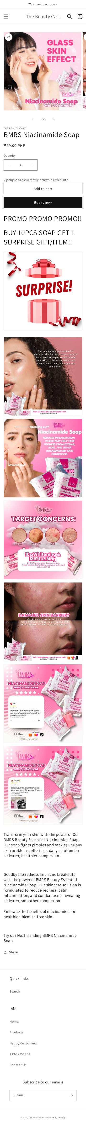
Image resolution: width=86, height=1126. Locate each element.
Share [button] (13, 952)
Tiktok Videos (20, 1054)
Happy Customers (23, 1043)
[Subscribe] (71, 1095)
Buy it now (43, 202)
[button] (6, 16)
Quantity (10, 156)
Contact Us (18, 1065)
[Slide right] (53, 119)
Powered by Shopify (55, 1117)
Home (14, 1021)
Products (17, 1032)
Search (15, 991)
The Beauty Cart (36, 1117)
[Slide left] (32, 119)
